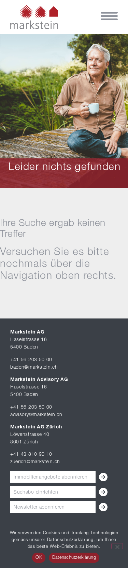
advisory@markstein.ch (36, 415)
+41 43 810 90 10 (31, 454)
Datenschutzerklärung (74, 558)
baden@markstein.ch (34, 367)
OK (38, 558)
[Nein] (117, 546)
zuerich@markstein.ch (35, 462)
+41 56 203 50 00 (31, 360)
